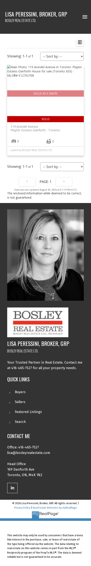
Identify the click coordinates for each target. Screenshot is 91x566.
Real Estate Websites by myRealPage (55, 507)
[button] (12, 488)
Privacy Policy (22, 507)
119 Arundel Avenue (35, 128)
